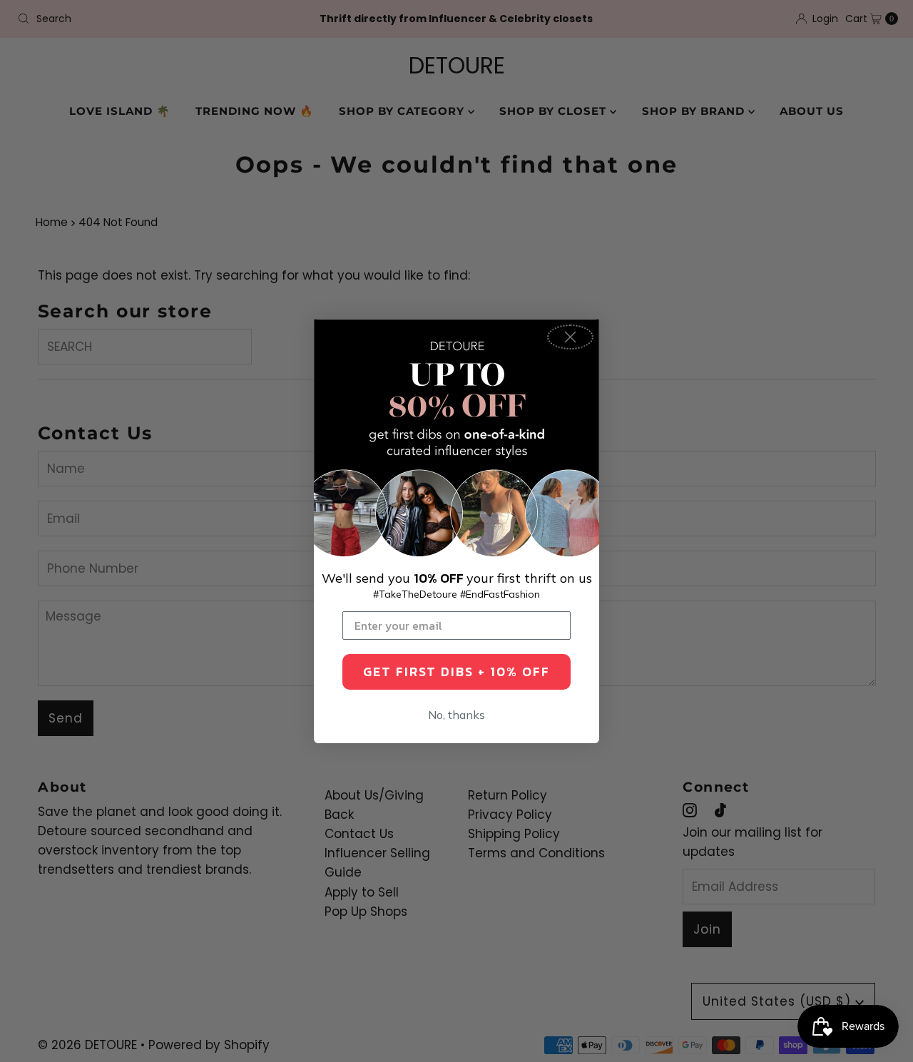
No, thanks (456, 715)
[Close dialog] (570, 337)
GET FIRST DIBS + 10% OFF (456, 671)
